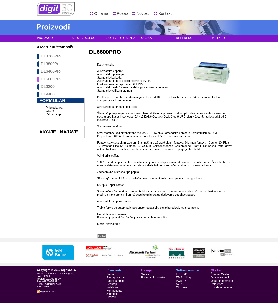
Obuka (146, 37)
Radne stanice (115, 280)
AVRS (180, 284)
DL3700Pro (51, 56)
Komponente (114, 290)
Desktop (111, 284)
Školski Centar (220, 274)
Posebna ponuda (221, 287)
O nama (101, 13)
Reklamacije (53, 114)
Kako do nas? (44, 286)
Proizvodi (45, 37)
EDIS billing (183, 277)
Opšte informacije (222, 280)
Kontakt (165, 13)
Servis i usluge (85, 37)
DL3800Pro (51, 64)
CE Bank (181, 287)
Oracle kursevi (220, 277)
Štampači (112, 293)
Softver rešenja (120, 37)
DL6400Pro (51, 71)
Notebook (112, 287)
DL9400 (48, 94)
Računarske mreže (153, 277)
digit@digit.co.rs (53, 284)
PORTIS (181, 280)
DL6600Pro (51, 79)
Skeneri (111, 297)
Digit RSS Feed (48, 291)
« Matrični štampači (55, 47)
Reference (185, 37)
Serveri (110, 274)
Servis (145, 274)
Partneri (218, 37)
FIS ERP (181, 274)
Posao (122, 13)
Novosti (143, 13)
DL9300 (48, 86)
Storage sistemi (116, 277)
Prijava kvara (54, 107)
